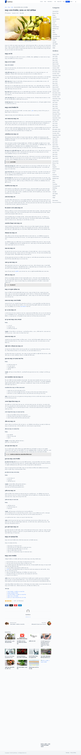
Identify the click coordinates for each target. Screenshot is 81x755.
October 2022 (56, 133)
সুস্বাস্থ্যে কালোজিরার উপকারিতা (12, 593)
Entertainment (56, 19)
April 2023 (55, 127)
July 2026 (55, 56)
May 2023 (55, 125)
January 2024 (56, 112)
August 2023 (56, 119)
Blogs (67, 1)
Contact (41, 1)
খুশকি (32, 110)
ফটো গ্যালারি (55, 44)
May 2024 (55, 106)
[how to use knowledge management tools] (10, 651)
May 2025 (55, 83)
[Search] (75, 1)
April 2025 (55, 85)
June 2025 (55, 81)
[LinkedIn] (20, 605)
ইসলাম (54, 40)
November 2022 (56, 131)
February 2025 (56, 89)
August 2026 (56, 54)
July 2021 (55, 152)
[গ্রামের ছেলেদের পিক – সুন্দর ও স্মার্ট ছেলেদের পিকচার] (10, 636)
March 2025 (56, 87)
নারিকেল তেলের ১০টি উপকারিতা (12, 596)
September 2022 (57, 135)
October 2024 (56, 96)
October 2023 (56, 116)
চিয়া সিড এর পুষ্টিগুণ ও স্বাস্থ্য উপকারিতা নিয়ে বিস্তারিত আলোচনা (45, 745)
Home (45, 1)
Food (55, 1)
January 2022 (56, 150)
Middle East (56, 28)
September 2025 (57, 75)
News (71, 1)
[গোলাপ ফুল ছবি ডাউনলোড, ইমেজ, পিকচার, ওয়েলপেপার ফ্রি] (22, 651)
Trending (55, 34)
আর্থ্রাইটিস (17, 271)
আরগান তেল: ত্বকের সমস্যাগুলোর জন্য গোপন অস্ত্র (16, 597)
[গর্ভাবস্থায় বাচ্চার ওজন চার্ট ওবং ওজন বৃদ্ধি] (34, 663)
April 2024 (55, 108)
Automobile (55, 11)
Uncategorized (56, 36)
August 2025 (56, 77)
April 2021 (55, 158)
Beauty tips (59, 1)
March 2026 (56, 64)
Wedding (55, 38)
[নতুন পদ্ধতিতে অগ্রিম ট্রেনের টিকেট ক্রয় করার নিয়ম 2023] (46, 651)
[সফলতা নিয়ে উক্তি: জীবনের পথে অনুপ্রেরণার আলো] (34, 651)
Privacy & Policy (57, 202)
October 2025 (56, 73)
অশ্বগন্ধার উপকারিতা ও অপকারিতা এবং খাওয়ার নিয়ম (16, 594)
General (54, 24)
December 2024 (56, 92)
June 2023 (55, 123)
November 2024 (56, 94)
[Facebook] (7, 605)
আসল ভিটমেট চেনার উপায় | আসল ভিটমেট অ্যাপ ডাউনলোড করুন (22, 642)
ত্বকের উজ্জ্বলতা (23, 306)
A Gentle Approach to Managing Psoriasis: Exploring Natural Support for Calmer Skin (45, 644)
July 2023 (55, 121)
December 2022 (56, 129)
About (64, 1)
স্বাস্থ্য (23, 13)
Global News (50, 1)
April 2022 (55, 144)
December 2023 (56, 114)
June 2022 (55, 141)
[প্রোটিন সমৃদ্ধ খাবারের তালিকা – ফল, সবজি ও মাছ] (10, 663)
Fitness (54, 21)
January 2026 (56, 67)
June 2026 (55, 58)
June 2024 (55, 104)
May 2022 (55, 142)
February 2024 (56, 110)
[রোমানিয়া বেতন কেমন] (34, 636)
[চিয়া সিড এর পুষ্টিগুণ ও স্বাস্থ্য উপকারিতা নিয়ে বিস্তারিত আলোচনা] (46, 701)
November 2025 (56, 71)
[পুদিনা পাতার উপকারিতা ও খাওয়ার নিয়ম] (22, 663)
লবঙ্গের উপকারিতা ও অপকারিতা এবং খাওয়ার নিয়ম (15, 591)
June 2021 (55, 154)
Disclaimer (55, 200)
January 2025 (56, 91)
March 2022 (56, 146)
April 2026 (55, 62)
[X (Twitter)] (11, 605)
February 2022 (56, 148)
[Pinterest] (15, 605)
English (54, 17)
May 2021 (55, 156)
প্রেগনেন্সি (54, 42)
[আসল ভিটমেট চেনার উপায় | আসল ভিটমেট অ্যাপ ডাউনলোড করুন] (22, 636)
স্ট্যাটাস (54, 46)
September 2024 (57, 98)
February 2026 (56, 66)
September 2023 (57, 117)
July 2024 (55, 102)
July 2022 (55, 139)
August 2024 (56, 100)
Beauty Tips (56, 13)
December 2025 (56, 69)
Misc (54, 30)
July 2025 (55, 79)
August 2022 (56, 137)
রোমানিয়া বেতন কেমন (32, 641)
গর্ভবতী (8, 569)
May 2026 (55, 60)
